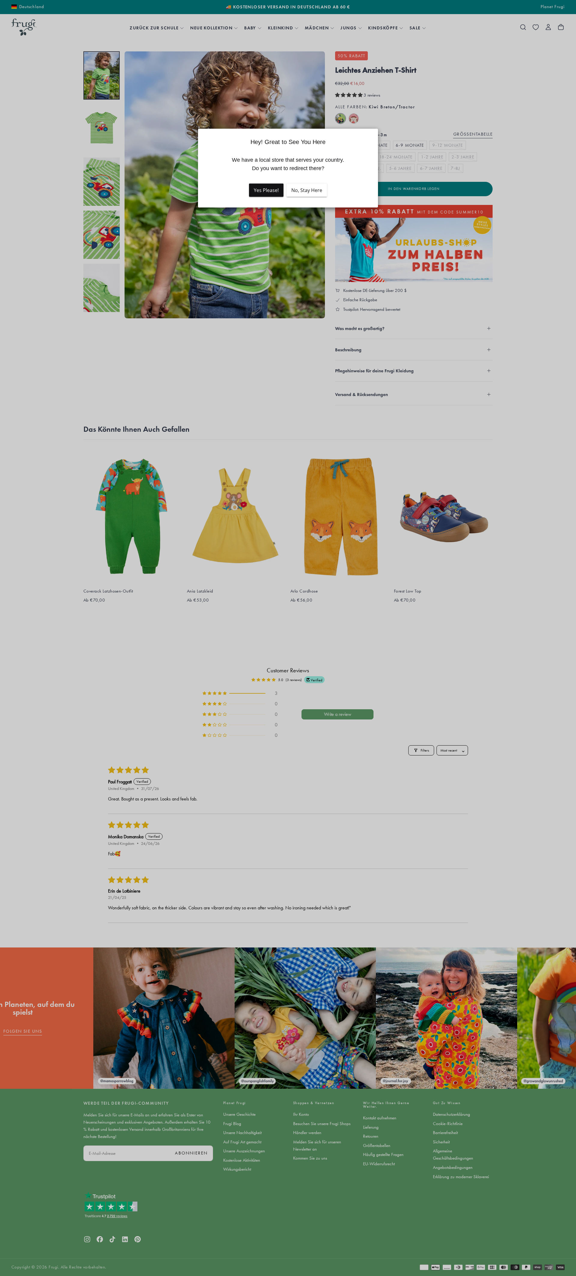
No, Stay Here (306, 190)
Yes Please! (266, 190)
